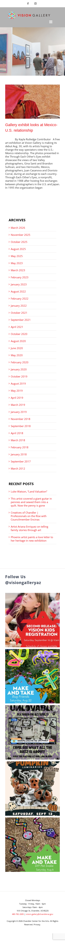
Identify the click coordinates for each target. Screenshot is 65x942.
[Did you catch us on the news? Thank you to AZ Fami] (32, 732)
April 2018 (17, 433)
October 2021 (19, 312)
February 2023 (19, 277)
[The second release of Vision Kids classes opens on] (32, 620)
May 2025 (17, 256)
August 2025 (18, 249)
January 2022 (19, 305)
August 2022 (18, 291)
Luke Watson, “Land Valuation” (29, 491)
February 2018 (19, 447)
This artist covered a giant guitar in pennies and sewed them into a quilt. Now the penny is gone (31, 502)
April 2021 (17, 327)
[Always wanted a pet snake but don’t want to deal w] (32, 844)
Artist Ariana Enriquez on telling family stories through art (29, 528)
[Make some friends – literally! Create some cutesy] (32, 676)
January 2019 (19, 412)
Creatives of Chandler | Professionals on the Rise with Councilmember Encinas (28, 516)
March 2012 (18, 468)
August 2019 (18, 383)
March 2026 (18, 227)
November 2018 (20, 419)
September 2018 (21, 426)
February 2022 (19, 298)
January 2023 (19, 284)
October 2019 (19, 376)
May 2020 (17, 355)
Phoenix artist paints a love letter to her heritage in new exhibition (32, 538)
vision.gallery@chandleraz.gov (39, 914)
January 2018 (19, 454)
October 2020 (19, 334)
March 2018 (18, 440)
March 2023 (18, 270)
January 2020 (19, 369)
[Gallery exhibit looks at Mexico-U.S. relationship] (32, 101)
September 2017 (21, 461)
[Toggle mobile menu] (51, 22)
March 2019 (18, 404)
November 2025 (20, 234)
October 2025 (19, 242)
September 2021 (21, 319)
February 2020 (19, 362)
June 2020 (17, 348)
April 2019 (17, 397)
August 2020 (18, 341)
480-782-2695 (18, 914)
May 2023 (17, 263)
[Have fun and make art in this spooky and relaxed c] (32, 788)
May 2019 (17, 390)
